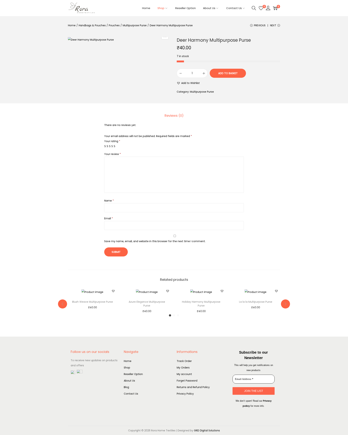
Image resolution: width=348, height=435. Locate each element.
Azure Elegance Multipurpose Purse (147, 303)
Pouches (114, 25)
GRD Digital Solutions (207, 430)
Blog (126, 387)
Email (108, 218)
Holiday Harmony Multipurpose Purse (201, 303)
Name (109, 200)
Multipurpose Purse (135, 25)
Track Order (184, 361)
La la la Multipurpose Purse (255, 302)
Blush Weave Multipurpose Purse (92, 302)
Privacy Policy (185, 393)
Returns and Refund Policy (193, 387)
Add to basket (228, 73)
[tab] (174, 115)
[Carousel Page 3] (178, 315)
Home (72, 25)
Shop (127, 367)
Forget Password (187, 380)
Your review (112, 154)
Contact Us (131, 393)
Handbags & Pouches (92, 25)
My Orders (183, 367)
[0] (261, 8)
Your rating (112, 141)
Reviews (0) (174, 115)
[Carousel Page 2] (174, 315)
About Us (129, 380)
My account (184, 374)
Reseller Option (133, 374)
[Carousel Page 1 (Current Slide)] (170, 315)
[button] (188, 83)
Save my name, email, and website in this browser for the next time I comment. (155, 241)
